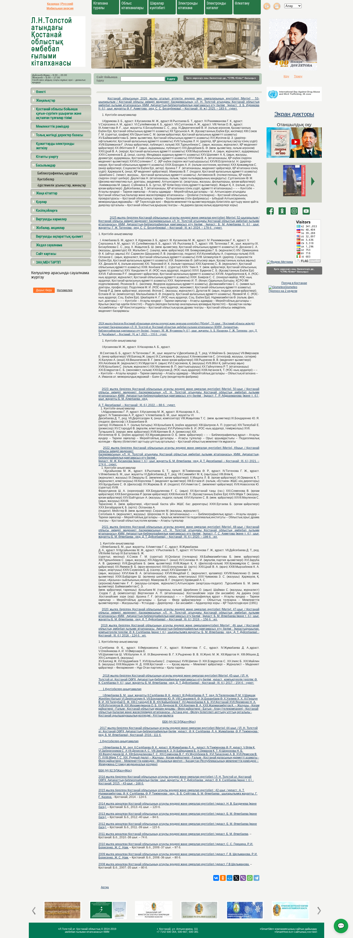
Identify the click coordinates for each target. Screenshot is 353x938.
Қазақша (53, 4)
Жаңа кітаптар (46, 193)
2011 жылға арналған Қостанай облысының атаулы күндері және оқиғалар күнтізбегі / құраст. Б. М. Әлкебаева (173, 834)
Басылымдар (45, 165)
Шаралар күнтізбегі (157, 5)
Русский (67, 4)
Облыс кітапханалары (133, 5)
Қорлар (41, 202)
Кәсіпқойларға (46, 210)
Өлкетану (242, 3)
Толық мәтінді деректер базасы (59, 135)
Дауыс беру (44, 290)
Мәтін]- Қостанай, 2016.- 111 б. (178, 731)
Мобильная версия (60, 8)
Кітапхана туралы (100, 5)
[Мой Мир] (229, 878)
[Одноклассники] (223, 878)
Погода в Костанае (294, 283)
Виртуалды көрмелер (51, 219)
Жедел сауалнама (49, 245)
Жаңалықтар (45, 100)
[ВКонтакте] (216, 878)
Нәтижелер (65, 290)
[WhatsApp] (250, 878)
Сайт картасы (46, 254)
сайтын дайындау (306, 928)
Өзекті (41, 92)
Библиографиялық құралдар (57, 173)
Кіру (286, 76)
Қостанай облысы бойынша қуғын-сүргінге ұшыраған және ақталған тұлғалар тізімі (58, 113)
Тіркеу (298, 76)
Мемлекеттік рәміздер (52, 126)
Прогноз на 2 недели (283, 291)
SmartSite (267, 928)
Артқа (105, 887)
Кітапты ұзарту (47, 156)
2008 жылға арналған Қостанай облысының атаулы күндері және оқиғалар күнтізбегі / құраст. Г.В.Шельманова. (174, 864)
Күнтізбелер (45, 179)
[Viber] (243, 878)
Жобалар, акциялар (50, 228)
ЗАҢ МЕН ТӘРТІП (48, 262)
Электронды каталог (216, 5)
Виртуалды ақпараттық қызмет (59, 236)
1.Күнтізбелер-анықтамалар (119, 689)
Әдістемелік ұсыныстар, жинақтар (61, 185)
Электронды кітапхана (188, 5)
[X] (236, 878)
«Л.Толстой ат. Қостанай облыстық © (81, 928)
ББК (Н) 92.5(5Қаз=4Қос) (179, 721)
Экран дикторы (294, 114)
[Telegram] (256, 878)
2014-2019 (110, 928)
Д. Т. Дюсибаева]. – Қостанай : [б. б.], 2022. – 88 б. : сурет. (137, 405)
